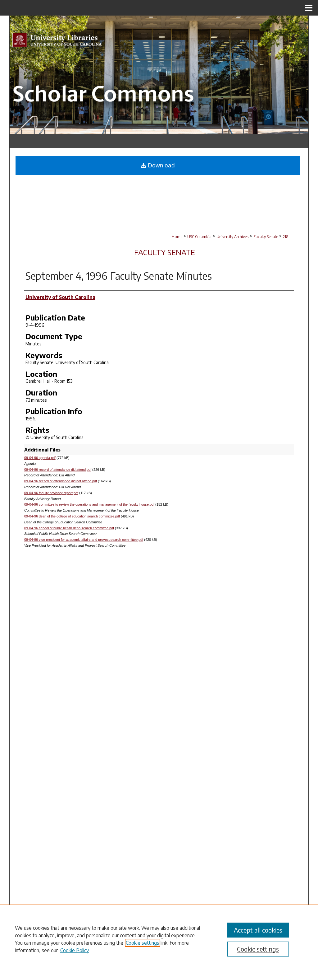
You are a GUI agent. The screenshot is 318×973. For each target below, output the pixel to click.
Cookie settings (142, 943)
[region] (159, 939)
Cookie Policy (74, 950)
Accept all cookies (258, 930)
